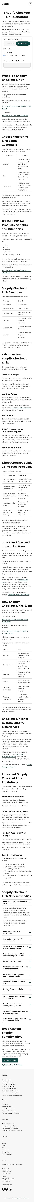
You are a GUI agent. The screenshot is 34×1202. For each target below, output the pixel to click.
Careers (4, 1145)
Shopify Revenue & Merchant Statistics (12, 1095)
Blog (3, 1147)
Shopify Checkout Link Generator (10, 1113)
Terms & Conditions (7, 1154)
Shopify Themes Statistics (8, 1084)
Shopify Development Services (10, 1128)
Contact (4, 1143)
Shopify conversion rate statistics (18, 595)
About (3, 1141)
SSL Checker (5, 1104)
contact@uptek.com (7, 1184)
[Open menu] (30, 4)
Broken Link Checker (7, 1106)
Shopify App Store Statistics (9, 1088)
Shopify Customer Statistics (9, 1086)
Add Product (23, 43)
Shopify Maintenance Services (9, 1126)
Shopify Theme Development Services (12, 1130)
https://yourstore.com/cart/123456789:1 (15, 116)
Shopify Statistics (6, 1080)
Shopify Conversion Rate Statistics (11, 1091)
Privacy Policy (5, 1152)
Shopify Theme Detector (8, 1108)
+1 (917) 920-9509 (6, 1173)
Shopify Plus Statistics (7, 1082)
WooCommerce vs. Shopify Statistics (11, 1093)
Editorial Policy (5, 1150)
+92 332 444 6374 (6, 1181)
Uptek (18, 1198)
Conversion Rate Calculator (21, 408)
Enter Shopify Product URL (12, 39)
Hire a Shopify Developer (8, 1123)
